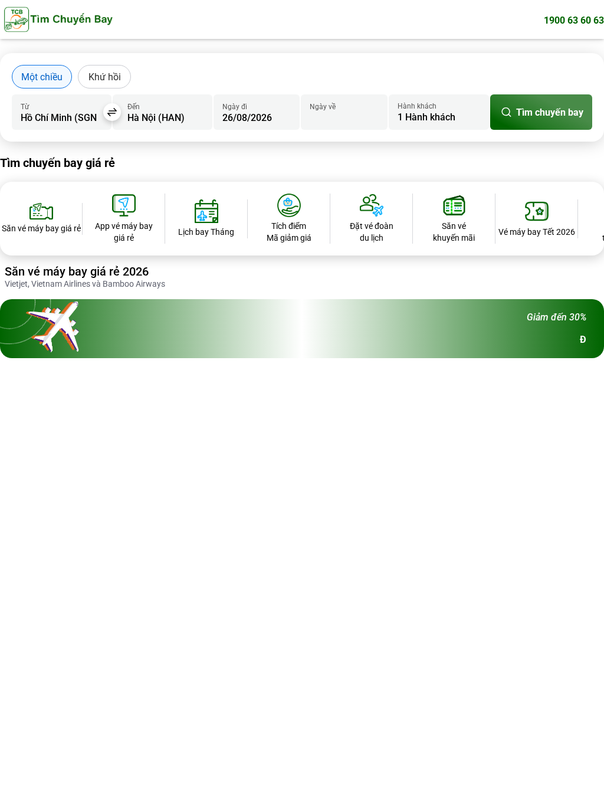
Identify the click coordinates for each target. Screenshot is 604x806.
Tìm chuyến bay (549, 112)
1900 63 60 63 (574, 20)
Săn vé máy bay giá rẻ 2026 (77, 271)
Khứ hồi (104, 77)
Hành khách (417, 106)
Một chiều (42, 77)
